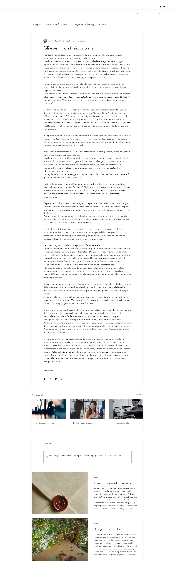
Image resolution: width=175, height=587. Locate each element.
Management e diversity (83, 24)
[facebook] (161, 6)
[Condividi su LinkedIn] (56, 379)
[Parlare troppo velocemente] (87, 409)
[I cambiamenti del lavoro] (49, 409)
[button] (140, 24)
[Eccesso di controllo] (126, 409)
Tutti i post (37, 24)
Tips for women (49, 370)
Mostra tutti (139, 395)
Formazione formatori (56, 24)
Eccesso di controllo (120, 423)
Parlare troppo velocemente (85, 423)
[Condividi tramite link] (62, 379)
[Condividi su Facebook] (44, 379)
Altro (101, 24)
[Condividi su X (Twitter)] (50, 379)
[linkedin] (164, 6)
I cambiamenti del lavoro (45, 423)
